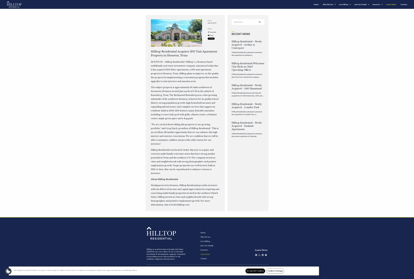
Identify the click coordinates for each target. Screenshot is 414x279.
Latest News (391, 4)
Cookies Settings (275, 271)
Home (316, 4)
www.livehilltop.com (179, 205)
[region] (164, 271)
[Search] (259, 22)
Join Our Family (360, 4)
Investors (376, 4)
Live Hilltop (343, 4)
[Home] (14, 4)
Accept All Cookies (255, 271)
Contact (404, 4)
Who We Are (328, 4)
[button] (8, 271)
